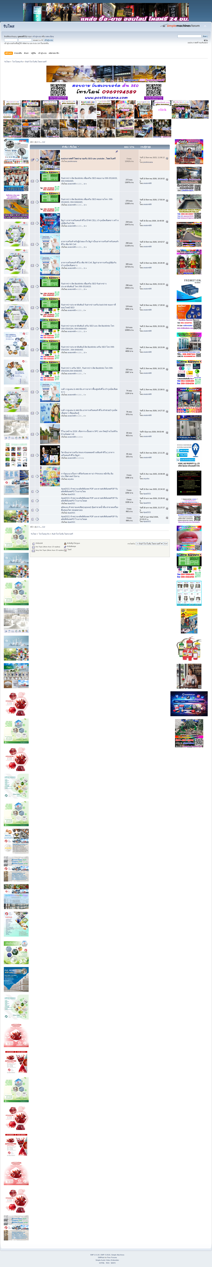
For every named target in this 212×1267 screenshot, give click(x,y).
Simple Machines (117, 1255)
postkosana (72, 161)
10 (84, 352)
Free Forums (112, 1257)
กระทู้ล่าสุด (145, 147)
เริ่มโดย (73, 147)
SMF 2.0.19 (94, 1255)
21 (84, 268)
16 (84, 226)
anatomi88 (72, 184)
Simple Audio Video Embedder (107, 1260)
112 (43, 142)
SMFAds (101, 1257)
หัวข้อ (65, 147)
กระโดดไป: (131, 544)
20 (84, 247)
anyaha (71, 479)
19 (84, 184)
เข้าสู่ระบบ (37, 37)
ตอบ (126, 147)
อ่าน (132, 147)
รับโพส (8, 26)
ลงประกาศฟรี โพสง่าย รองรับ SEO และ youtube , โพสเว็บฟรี (88, 158)
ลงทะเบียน (49, 37)
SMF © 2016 (105, 1255)
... (41, 142)
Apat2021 (71, 494)
